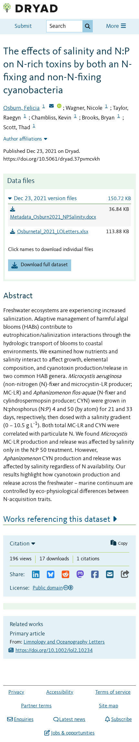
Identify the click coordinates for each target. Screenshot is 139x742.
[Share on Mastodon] (80, 574)
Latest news (72, 719)
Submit (23, 26)
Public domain (48, 588)
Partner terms (36, 706)
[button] (69, 198)
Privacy (16, 692)
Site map (108, 706)
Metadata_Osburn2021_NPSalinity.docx (53, 217)
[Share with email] (109, 574)
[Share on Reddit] (65, 574)
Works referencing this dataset (56, 519)
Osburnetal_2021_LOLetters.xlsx (52, 231)
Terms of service (113, 692)
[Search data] (87, 26)
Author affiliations (22, 139)
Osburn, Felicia (21, 108)
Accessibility (59, 692)
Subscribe (121, 719)
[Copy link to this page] (125, 574)
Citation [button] (20, 544)
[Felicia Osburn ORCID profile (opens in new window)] (59, 106)
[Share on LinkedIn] (35, 574)
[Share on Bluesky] (50, 574)
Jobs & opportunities (72, 733)
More (113, 26)
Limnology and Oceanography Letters (64, 642)
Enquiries (23, 719)
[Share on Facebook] (95, 574)
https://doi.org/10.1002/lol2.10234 (54, 650)
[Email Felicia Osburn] (51, 106)
